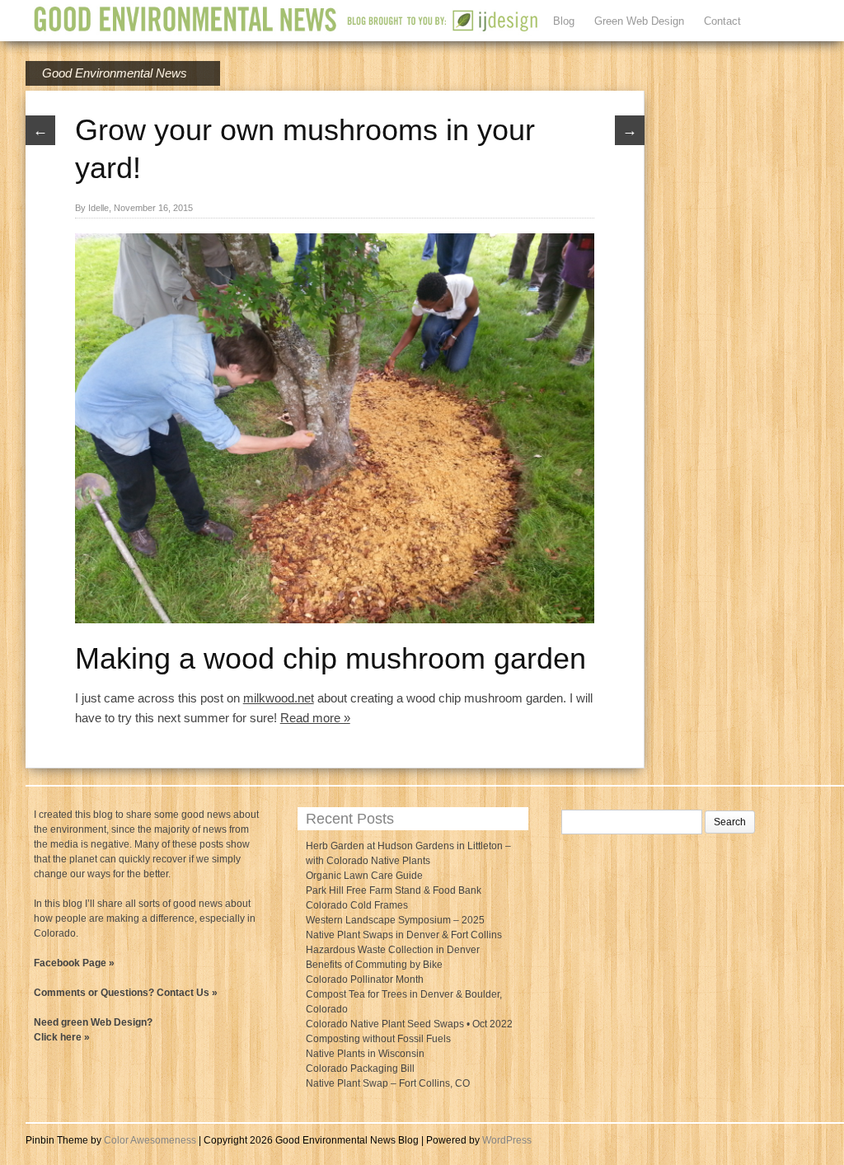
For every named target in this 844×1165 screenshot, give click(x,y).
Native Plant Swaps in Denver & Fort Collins (404, 935)
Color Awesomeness (150, 1140)
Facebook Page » (74, 963)
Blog (563, 21)
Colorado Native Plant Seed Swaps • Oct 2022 (409, 1024)
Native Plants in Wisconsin (365, 1053)
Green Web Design (639, 21)
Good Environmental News (114, 73)
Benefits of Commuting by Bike (374, 964)
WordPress (507, 1140)
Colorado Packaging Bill (360, 1068)
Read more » (315, 718)
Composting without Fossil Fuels (378, 1039)
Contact (722, 21)
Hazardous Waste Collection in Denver (393, 950)
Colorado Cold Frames (357, 905)
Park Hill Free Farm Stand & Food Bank (393, 890)
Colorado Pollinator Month (365, 979)
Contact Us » (187, 992)
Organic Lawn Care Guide (364, 875)
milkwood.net (278, 698)
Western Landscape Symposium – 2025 (395, 920)
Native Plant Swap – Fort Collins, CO (388, 1083)
